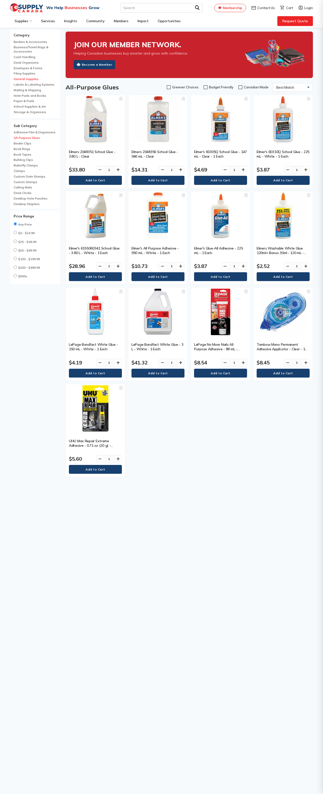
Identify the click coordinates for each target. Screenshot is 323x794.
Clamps (19, 171)
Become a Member (97, 64)
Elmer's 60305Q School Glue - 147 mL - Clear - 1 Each (220, 154)
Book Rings (22, 149)
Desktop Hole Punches (30, 198)
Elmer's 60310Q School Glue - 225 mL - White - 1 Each (283, 154)
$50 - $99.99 (27, 250)
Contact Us (263, 8)
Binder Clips (22, 143)
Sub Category (25, 126)
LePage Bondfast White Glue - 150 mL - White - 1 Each (93, 346)
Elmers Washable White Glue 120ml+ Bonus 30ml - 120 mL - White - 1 (280, 253)
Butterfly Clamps (26, 165)
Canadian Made (256, 87)
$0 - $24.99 (26, 233)
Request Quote (295, 21)
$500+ (22, 276)
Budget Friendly (221, 87)
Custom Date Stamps (29, 176)
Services (48, 21)
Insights (70, 21)
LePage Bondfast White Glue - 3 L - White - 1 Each (157, 346)
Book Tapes (22, 154)
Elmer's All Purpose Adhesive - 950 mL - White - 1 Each (155, 250)
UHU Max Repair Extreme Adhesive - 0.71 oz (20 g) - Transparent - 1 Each (90, 445)
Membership (232, 8)
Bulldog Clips (23, 160)
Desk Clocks (23, 193)
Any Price (25, 224)
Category (22, 35)
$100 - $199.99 (29, 259)
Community (95, 21)
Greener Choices (185, 87)
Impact (143, 21)
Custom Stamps (25, 182)
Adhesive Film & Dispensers (35, 132)
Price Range (24, 216)
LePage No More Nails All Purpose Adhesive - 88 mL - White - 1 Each (215, 349)
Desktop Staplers (27, 204)
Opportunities (169, 21)
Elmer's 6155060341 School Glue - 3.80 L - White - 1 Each (94, 250)
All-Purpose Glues (27, 138)
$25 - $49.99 (27, 242)
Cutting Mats (23, 187)
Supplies (21, 21)
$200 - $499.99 (29, 267)
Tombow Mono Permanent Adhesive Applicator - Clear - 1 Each (281, 349)
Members (121, 21)
